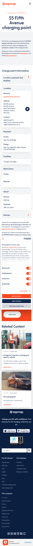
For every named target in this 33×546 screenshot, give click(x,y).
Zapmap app (24, 53)
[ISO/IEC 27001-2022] (16, 441)
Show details (24, 291)
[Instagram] (9, 534)
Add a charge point (7, 488)
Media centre (5, 514)
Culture (4, 504)
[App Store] (9, 431)
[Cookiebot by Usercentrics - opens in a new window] (23, 239)
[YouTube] (24, 534)
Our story (4, 498)
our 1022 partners (12, 247)
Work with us (20, 465)
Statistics (4, 475)
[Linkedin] (18, 534)
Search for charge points (9, 485)
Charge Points (11, 13)
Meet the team (6, 501)
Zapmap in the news (7, 510)
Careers (4, 507)
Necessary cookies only (17, 306)
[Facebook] (12, 534)
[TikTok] (21, 534)
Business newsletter (22, 472)
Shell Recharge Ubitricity (11, 97)
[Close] (1, 542)
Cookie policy (5, 520)
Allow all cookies (16, 296)
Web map (4, 465)
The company (7, 493)
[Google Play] (23, 431)
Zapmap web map (10, 55)
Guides (4, 472)
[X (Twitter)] (15, 534)
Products (19, 462)
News (3, 478)
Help (3, 481)
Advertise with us (21, 469)
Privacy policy (6, 523)
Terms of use (5, 526)
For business (21, 458)
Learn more (12, 314)
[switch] (28, 273)
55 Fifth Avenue (21, 13)
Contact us (5, 517)
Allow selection (16, 301)
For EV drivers (7, 458)
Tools (3, 469)
